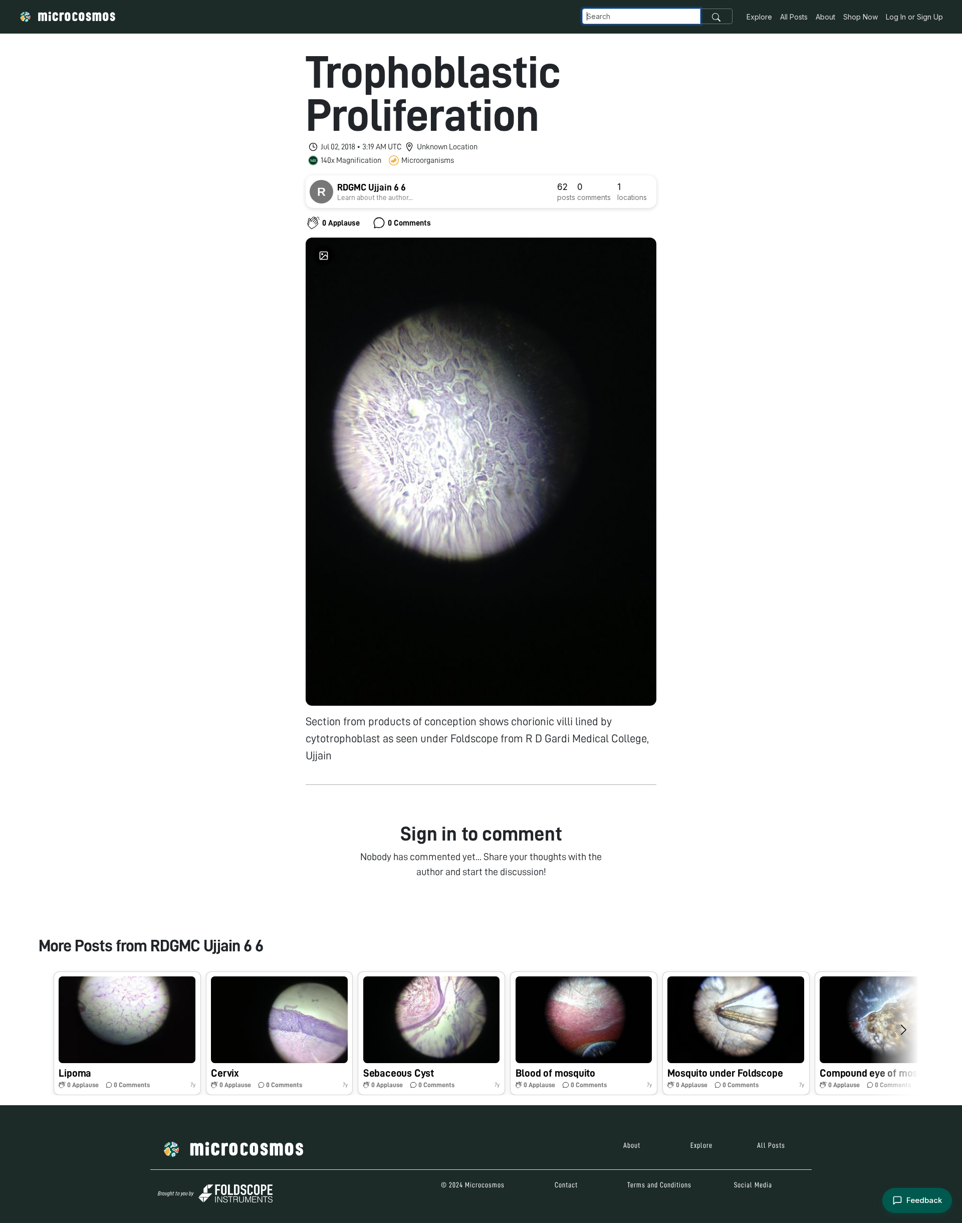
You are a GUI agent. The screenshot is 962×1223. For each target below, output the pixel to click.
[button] (127, 1033)
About (825, 17)
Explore (759, 17)
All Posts (794, 17)
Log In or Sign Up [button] (914, 17)
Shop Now (860, 17)
